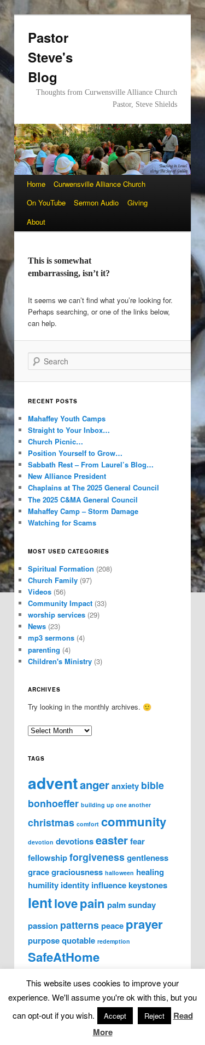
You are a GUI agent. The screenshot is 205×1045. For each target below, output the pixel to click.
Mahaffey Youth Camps (67, 418)
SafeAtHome (63, 957)
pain (92, 903)
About (36, 221)
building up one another (116, 805)
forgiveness (97, 857)
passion (43, 926)
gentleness (147, 858)
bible (152, 785)
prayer (144, 924)
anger (94, 784)
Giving (137, 202)
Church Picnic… (55, 441)
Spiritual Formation (61, 568)
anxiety (125, 786)
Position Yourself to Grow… (75, 453)
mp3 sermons (51, 637)
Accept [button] (115, 1015)
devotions (74, 841)
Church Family (53, 580)
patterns (79, 925)
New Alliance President (67, 476)
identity (75, 885)
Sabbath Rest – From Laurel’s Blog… (91, 464)
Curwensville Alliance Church (99, 184)
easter (112, 840)
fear (137, 841)
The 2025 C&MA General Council (83, 499)
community (133, 821)
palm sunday (131, 905)
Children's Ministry (60, 661)
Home (36, 184)
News (37, 626)
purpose (44, 940)
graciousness (77, 872)
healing (150, 872)
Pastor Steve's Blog (50, 57)
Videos (39, 591)
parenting (44, 649)
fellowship (47, 858)
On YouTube (46, 202)
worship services (56, 614)
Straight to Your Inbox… (69, 430)
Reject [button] (154, 1015)
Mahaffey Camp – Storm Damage (83, 511)
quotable (78, 940)
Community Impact (60, 603)
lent (40, 902)
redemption (113, 941)
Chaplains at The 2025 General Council (93, 487)
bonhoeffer (53, 803)
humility (43, 885)
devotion (41, 842)
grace (38, 872)
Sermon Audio (96, 202)
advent (53, 783)
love (66, 903)
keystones (147, 885)
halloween (119, 873)
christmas (51, 822)
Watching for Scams (62, 522)
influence (108, 885)
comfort (88, 824)
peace (112, 926)
